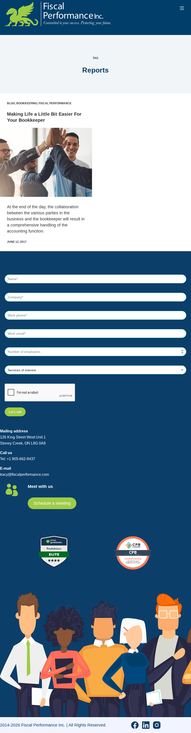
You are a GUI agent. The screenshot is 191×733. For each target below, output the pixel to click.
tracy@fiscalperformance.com (24, 474)
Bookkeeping (26, 103)
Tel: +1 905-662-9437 (17, 459)
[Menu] (182, 8)
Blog (11, 103)
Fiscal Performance (55, 103)
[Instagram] (156, 725)
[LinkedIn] (146, 725)
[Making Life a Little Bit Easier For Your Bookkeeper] (46, 162)
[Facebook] (135, 725)
